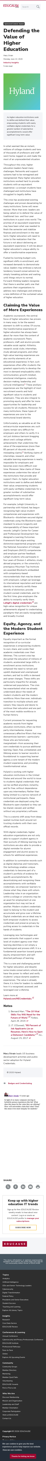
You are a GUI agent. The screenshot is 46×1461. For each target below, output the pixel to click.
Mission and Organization (12, 1401)
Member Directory (9, 1370)
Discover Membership (10, 1397)
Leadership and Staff (10, 1404)
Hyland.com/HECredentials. (17, 998)
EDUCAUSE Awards (10, 1384)
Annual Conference (10, 1336)
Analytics (6, 1278)
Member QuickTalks (10, 1377)
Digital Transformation (11, 1292)
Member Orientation (10, 1408)
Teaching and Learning (11, 1307)
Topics (5, 1274)
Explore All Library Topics (12, 1310)
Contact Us (6, 1418)
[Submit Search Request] (38, 7)
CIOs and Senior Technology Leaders (17, 1285)
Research (6, 1320)
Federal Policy (7, 1296)
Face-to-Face (7, 1350)
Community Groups (9, 1367)
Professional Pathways (11, 1347)
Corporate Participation (11, 1411)
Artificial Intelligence (10, 1282)
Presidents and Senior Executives (15, 1300)
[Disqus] (23, 1122)
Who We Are (8, 1393)
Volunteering (7, 1381)
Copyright (7, 1431)
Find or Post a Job (9, 1388)
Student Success (9, 1303)
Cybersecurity (7, 1289)
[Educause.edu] (14, 1244)
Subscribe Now (23, 1227)
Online (5, 1354)
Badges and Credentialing (20, 1083)
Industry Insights (11, 62)
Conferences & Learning (13, 1332)
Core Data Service (9, 1323)
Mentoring (6, 1374)
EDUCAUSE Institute (10, 1343)
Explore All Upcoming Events (13, 1357)
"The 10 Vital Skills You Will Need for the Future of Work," (25, 1014)
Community (7, 1363)
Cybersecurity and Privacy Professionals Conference (22, 1339)
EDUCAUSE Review (10, 1327)
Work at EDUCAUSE (10, 1415)
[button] (16, 1455)
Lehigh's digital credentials (17, 602)
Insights (6, 1316)
